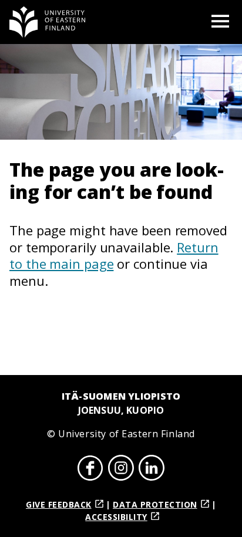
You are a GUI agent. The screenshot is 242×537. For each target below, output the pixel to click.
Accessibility (116, 516)
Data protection (155, 504)
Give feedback (59, 504)
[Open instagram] (121, 469)
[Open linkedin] (151, 469)
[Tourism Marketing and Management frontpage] (47, 22)
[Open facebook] (90, 469)
